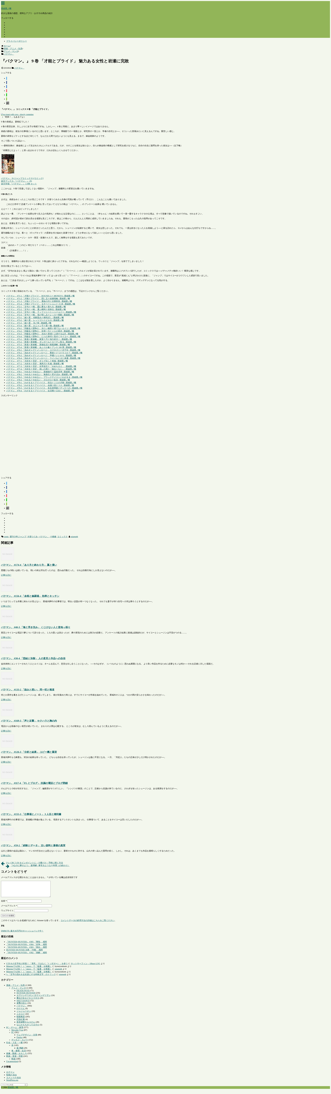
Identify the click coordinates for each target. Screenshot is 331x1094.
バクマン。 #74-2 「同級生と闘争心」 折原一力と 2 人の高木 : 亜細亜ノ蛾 (40, 331)
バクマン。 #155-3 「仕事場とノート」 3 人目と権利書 (31, 814)
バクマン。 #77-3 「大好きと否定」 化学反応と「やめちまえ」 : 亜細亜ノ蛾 (41, 366)
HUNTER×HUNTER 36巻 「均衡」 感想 (24, 950)
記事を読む (6, 575)
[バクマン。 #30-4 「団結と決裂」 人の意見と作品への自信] (7, 653)
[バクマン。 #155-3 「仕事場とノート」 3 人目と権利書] (7, 809)
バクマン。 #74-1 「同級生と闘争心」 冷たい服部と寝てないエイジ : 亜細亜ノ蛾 (43, 328)
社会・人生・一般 (14, 1042)
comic (6, 537)
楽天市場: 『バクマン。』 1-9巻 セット (19, 184)
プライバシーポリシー (16, 41)
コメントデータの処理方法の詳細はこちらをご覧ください (87, 920)
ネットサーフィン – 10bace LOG (85, 963)
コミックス (62, 537)
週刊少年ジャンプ (18, 537)
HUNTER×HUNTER (26, 993)
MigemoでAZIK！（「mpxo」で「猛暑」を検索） (29, 966)
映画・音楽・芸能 (14, 1056)
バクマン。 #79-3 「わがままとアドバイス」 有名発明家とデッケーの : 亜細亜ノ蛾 (44, 388)
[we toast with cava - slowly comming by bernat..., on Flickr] (17, 114)
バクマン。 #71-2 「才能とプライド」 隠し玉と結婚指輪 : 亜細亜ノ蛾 (38, 298)
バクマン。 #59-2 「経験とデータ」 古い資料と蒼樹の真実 (33, 845)
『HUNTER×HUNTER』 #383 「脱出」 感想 (26, 947)
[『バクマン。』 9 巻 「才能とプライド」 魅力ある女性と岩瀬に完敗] (6, 86)
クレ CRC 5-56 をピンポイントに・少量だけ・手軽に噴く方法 (34, 863)
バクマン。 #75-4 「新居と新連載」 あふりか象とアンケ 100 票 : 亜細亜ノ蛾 (41, 347)
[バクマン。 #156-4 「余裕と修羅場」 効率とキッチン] (7, 591)
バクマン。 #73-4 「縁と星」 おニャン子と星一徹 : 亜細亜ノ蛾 (35, 326)
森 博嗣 (20, 1048)
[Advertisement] (78, 435)
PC (12, 1032)
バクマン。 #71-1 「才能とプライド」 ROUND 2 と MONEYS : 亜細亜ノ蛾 (40, 296)
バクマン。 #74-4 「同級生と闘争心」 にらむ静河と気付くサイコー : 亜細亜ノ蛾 (43, 336)
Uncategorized (12, 1061)
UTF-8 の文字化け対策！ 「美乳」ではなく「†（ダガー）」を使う (37, 963)
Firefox (19, 1037)
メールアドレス (9, 906)
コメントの (13, 1077)
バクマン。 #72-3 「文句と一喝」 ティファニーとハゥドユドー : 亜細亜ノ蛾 (41, 312)
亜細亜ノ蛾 (6, 8)
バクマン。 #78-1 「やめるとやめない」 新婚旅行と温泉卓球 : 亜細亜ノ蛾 (40, 372)
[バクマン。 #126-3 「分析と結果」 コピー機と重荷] (7, 747)
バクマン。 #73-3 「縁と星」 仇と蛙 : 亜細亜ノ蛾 (28, 323)
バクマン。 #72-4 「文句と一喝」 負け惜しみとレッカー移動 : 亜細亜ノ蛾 (40, 315)
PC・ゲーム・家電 (14, 1027)
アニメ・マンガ (18, 988)
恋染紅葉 (21, 1019)
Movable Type (17, 1030)
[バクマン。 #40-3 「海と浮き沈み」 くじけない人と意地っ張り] (7, 622)
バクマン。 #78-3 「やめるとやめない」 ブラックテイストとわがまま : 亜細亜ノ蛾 (44, 377)
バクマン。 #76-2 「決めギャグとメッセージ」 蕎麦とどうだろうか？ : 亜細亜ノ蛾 (44, 353)
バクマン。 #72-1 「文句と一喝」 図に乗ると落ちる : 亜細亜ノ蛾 (36, 307)
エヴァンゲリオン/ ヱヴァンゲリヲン (34, 995)
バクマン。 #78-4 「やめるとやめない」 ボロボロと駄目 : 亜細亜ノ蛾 (38, 380)
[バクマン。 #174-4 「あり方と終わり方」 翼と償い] (7, 559)
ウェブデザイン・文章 (27, 1035)
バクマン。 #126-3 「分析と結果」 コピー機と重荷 (29, 752)
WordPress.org (12, 1080)
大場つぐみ (32, 537)
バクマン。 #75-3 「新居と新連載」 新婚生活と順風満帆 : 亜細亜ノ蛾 (38, 345)
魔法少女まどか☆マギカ (28, 998)
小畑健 (53, 537)
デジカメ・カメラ (19, 1040)
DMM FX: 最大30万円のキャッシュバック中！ (22, 931)
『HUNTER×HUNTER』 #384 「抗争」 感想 (26, 944)
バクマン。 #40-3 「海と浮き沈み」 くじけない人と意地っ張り (35, 627)
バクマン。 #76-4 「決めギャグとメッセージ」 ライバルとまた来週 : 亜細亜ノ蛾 (43, 358)
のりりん (21, 1008)
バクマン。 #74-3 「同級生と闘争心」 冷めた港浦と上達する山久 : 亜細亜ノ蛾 (42, 334)
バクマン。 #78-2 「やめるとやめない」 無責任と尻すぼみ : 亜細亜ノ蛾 (39, 374)
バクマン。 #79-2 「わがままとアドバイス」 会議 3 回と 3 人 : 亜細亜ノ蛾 (40, 385)
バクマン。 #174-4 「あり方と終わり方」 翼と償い (29, 565)
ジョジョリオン (24, 1011)
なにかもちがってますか (28, 1025)
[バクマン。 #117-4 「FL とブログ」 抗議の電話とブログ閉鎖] (7, 778)
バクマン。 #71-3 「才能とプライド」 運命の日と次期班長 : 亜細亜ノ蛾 (39, 301)
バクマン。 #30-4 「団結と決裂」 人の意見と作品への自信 (33, 658)
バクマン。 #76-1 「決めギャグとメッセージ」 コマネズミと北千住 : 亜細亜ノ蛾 (43, 350)
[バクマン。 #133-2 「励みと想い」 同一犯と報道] (7, 684)
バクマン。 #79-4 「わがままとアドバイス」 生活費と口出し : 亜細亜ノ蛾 (40, 391)
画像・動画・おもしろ (16, 1053)
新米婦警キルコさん (26, 1022)
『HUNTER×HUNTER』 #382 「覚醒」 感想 (26, 952)
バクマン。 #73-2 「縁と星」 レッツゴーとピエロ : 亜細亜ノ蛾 (35, 320)
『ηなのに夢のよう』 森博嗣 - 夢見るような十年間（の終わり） (40, 865)
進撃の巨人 (22, 1003)
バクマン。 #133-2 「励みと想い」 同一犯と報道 (27, 689)
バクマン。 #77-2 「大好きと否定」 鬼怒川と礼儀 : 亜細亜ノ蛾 (35, 364)
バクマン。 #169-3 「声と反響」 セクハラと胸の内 (29, 720)
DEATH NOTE (23, 990)
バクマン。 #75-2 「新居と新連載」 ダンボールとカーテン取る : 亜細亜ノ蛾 (41, 342)
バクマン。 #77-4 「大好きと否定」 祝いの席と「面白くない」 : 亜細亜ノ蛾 (41, 369)
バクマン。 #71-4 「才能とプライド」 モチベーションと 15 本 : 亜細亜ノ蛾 (40, 304)
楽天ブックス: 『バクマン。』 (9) (16, 181)
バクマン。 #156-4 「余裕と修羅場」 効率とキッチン (30, 596)
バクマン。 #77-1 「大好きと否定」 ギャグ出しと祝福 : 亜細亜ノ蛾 (37, 361)
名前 (4, 901)
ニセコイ (21, 1014)
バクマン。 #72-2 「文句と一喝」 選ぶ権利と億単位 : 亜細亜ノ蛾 (36, 309)
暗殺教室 (21, 1017)
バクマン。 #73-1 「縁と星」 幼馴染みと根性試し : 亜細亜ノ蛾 (35, 317)
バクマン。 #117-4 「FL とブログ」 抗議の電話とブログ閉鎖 (34, 783)
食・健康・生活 (18, 1051)
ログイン (10, 1072)
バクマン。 (19, 68)
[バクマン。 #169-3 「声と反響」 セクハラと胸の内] (7, 715)
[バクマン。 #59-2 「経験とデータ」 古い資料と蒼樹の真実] (7, 840)
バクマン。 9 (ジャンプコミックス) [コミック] (22, 178)
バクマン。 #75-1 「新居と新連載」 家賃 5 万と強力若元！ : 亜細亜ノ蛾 (39, 339)
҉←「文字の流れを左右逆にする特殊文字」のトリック (31, 974)
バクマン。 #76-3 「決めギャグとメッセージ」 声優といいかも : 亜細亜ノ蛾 (41, 355)
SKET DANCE (23, 1000)
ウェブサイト (7, 910)
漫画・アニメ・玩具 (15, 985)
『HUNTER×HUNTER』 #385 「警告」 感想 (26, 942)
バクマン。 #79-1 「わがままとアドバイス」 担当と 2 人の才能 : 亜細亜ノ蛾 (41, 382)
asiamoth (74, 537)
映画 (13, 1059)
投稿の (11, 1075)
